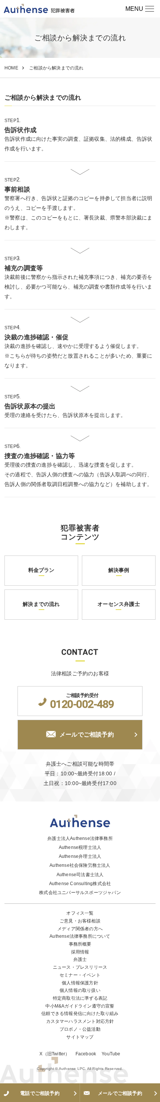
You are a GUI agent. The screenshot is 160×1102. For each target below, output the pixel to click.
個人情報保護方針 (80, 983)
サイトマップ (79, 1037)
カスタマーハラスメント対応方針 (80, 1021)
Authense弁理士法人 (80, 856)
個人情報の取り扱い (80, 990)
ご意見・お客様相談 (80, 921)
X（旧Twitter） (54, 1054)
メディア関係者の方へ (80, 929)
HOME (11, 68)
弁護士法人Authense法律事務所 (80, 838)
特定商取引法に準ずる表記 (80, 998)
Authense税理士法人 (80, 847)
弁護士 (80, 959)
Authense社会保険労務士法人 (79, 865)
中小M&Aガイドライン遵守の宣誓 (79, 1006)
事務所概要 (80, 944)
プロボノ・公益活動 (80, 1029)
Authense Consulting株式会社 (80, 883)
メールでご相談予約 (87, 734)
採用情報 (80, 952)
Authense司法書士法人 (80, 874)
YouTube (111, 1054)
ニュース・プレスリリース (80, 967)
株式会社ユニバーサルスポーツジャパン (80, 892)
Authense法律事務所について (79, 936)
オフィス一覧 (79, 913)
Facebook (86, 1054)
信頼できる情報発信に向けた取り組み (79, 1013)
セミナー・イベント (80, 975)
